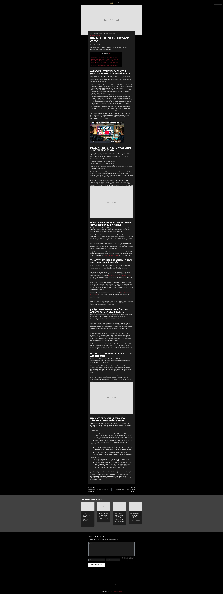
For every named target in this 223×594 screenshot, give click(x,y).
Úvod (65, 2)
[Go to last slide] (83, 514)
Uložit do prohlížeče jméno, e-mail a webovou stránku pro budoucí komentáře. (128, 558)
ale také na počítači (112, 275)
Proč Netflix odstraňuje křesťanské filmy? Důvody (125, 489)
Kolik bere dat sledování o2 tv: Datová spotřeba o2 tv (135, 516)
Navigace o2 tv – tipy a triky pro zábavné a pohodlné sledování (104, 65)
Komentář (91, 543)
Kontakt (117, 584)
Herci (81, 2)
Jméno (91, 560)
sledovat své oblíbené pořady (111, 255)
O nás (118, 2)
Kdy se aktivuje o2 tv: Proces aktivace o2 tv (103, 515)
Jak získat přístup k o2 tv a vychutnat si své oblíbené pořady (104, 57)
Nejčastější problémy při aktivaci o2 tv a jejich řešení (102, 64)
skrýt (110, 53)
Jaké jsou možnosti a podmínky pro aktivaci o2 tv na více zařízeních (105, 62)
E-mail (109, 560)
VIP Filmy (93, 44)
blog (218, 2)
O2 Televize (92, 35)
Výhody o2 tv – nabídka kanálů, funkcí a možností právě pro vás (105, 60)
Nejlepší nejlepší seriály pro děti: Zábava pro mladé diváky (98, 489)
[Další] (140, 514)
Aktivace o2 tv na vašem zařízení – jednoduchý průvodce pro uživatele (106, 56)
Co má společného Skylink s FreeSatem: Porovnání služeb (86, 517)
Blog (104, 584)
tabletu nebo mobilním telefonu (124, 275)
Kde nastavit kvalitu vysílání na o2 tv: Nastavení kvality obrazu (119, 516)
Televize (98, 35)
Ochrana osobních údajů (116, 591)
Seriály (76, 2)
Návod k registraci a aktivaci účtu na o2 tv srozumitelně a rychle (105, 59)
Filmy (70, 2)
